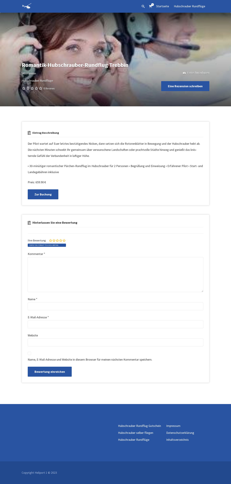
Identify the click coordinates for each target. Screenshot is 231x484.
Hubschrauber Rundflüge (189, 6)
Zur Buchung (43, 194)
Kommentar (36, 254)
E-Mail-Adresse (38, 317)
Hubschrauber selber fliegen (135, 433)
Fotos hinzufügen (198, 73)
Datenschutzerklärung (180, 433)
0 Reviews (49, 88)
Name (32, 299)
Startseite (162, 6)
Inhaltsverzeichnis (177, 440)
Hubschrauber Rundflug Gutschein (139, 426)
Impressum (173, 426)
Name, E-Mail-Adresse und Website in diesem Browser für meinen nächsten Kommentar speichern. (90, 359)
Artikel (150, 6)
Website (33, 335)
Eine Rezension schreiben (185, 86)
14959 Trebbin (29, 73)
